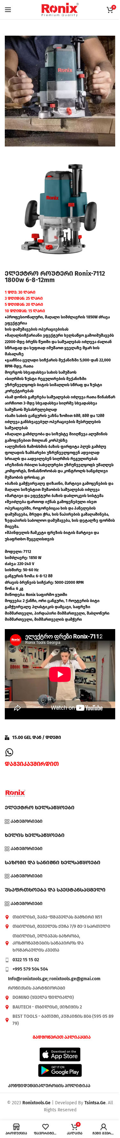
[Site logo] (60, 9)
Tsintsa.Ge (95, 1103)
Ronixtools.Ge (36, 1103)
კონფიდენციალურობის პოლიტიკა (49, 1086)
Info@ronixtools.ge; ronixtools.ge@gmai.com (54, 979)
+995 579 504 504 (30, 969)
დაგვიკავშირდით (32, 764)
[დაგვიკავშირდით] (9, 752)
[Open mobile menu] (8, 9)
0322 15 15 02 (25, 960)
